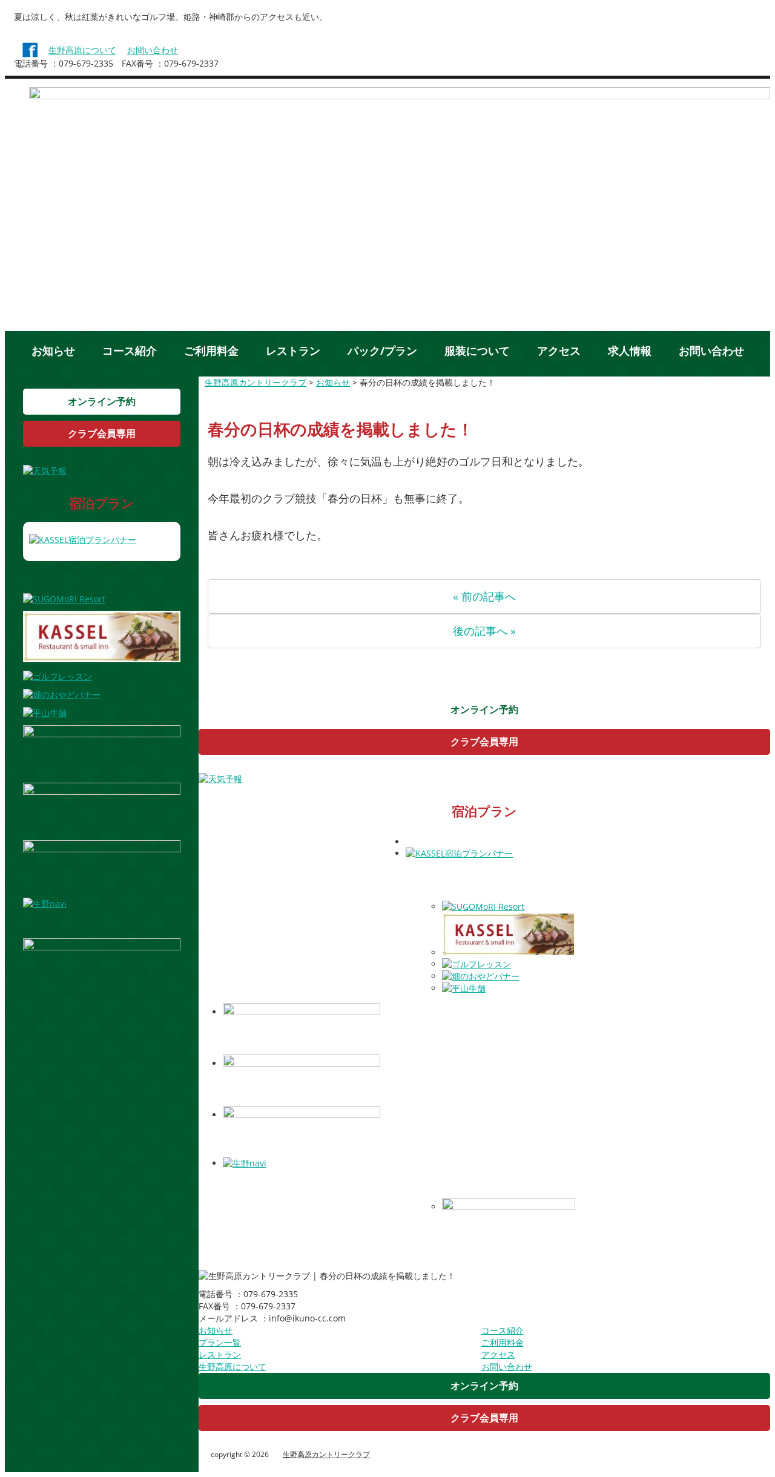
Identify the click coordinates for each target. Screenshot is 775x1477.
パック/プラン (382, 350)
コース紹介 (129, 350)
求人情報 (629, 350)
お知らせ (53, 350)
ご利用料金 (211, 350)
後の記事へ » (484, 630)
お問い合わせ (152, 50)
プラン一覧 (220, 1342)
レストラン (293, 350)
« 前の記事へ (484, 596)
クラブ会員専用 (102, 433)
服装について (477, 350)
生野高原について (82, 50)
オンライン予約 (102, 401)
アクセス (559, 350)
